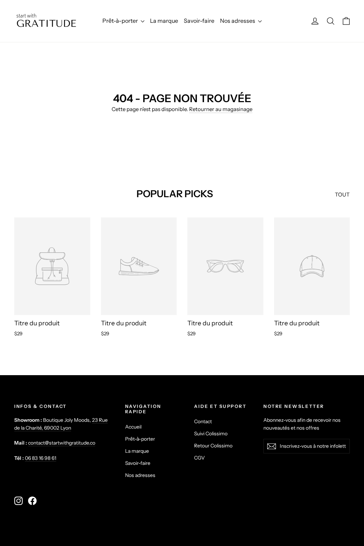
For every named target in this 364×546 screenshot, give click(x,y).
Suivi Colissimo (211, 433)
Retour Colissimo (213, 445)
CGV (199, 458)
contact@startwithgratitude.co (61, 443)
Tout (342, 194)
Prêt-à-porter (120, 20)
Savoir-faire (199, 20)
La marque (164, 20)
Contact (203, 421)
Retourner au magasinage (220, 109)
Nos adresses (238, 20)
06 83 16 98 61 (40, 458)
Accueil (133, 427)
